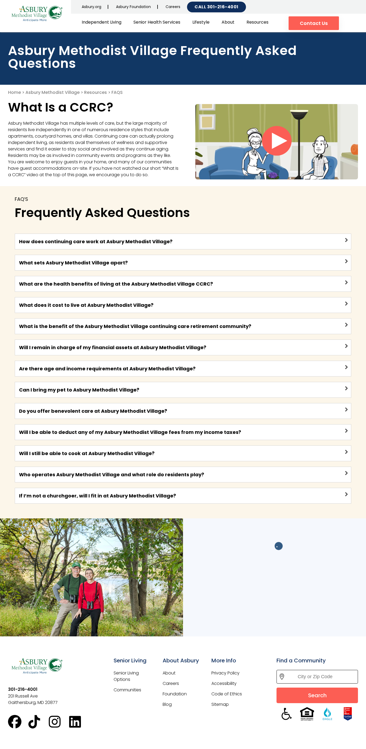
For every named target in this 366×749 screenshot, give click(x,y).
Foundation (175, 694)
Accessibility (224, 683)
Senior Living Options (126, 676)
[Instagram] (59, 722)
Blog (167, 704)
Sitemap (220, 704)
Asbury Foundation (133, 6)
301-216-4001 (222, 7)
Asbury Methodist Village (52, 92)
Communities (127, 690)
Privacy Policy (225, 673)
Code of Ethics (226, 694)
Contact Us (314, 23)
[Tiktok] (38, 722)
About (228, 22)
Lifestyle (201, 22)
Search (317, 695)
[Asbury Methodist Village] (37, 13)
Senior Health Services (156, 22)
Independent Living (101, 22)
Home (14, 92)
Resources (257, 22)
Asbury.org (91, 6)
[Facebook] (18, 722)
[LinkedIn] (79, 722)
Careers (173, 6)
